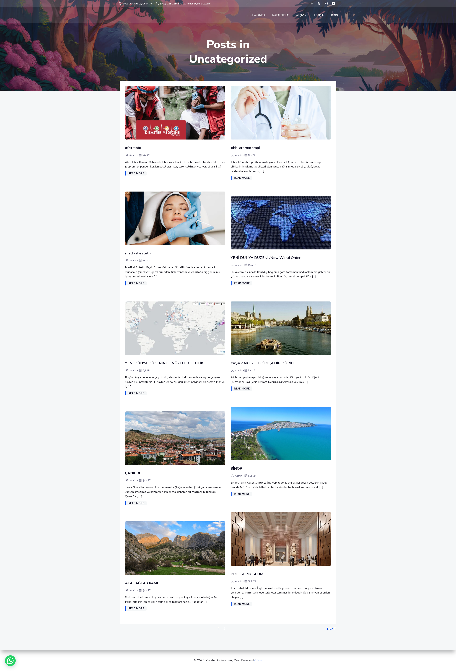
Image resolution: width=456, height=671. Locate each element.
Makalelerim (280, 15)
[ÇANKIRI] (175, 438)
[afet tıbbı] (175, 113)
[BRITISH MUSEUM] (281, 539)
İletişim (319, 15)
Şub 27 (252, 476)
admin (132, 155)
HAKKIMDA (258, 15)
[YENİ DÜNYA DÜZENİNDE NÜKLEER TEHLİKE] (175, 328)
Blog (334, 15)
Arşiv (300, 15)
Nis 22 (146, 155)
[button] (10, 660)
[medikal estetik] (175, 218)
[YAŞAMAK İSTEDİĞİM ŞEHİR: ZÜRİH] (281, 328)
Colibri (258, 660)
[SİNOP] (281, 433)
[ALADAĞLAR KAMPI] (175, 548)
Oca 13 (252, 265)
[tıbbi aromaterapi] (281, 113)
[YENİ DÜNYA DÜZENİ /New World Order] (281, 222)
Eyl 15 (145, 370)
